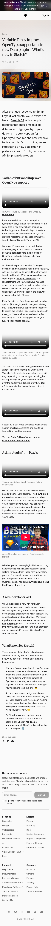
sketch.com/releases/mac (16, 440)
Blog (4, 34)
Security (30, 882)
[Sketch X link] (9, 913)
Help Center (7, 869)
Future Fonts (8, 214)
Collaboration (8, 830)
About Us (30, 869)
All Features (7, 847)
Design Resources (35, 834)
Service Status (9, 891)
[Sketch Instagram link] (22, 913)
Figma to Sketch (34, 843)
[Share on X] (3, 741)
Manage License (10, 895)
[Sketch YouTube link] (28, 913)
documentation (25, 620)
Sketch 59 (17, 120)
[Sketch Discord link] (42, 913)
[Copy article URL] (17, 62)
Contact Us (7, 900)
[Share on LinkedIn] (8, 741)
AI (3, 843)
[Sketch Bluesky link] (15, 913)
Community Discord (11, 882)
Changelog (7, 821)
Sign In (45, 15)
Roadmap (30, 825)
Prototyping (7, 834)
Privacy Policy (33, 887)
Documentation (9, 873)
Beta (4, 856)
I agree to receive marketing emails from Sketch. (23, 802)
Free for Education (35, 847)
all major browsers (26, 278)
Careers (30, 873)
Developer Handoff (11, 838)
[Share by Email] (12, 741)
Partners (30, 878)
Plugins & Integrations (36, 838)
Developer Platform (11, 887)
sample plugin (9, 623)
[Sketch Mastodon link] (35, 913)
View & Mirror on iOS (12, 851)
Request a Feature (10, 878)
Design (5, 825)
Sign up (42, 795)
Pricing (29, 821)
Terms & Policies (34, 891)
